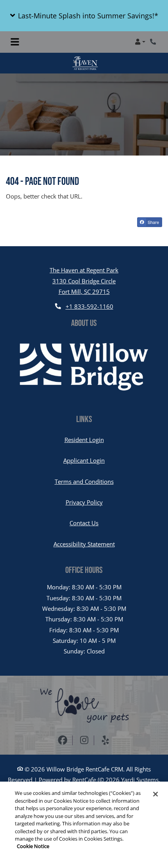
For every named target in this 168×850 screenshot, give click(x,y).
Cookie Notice (33, 819)
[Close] (155, 767)
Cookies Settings (81, 835)
